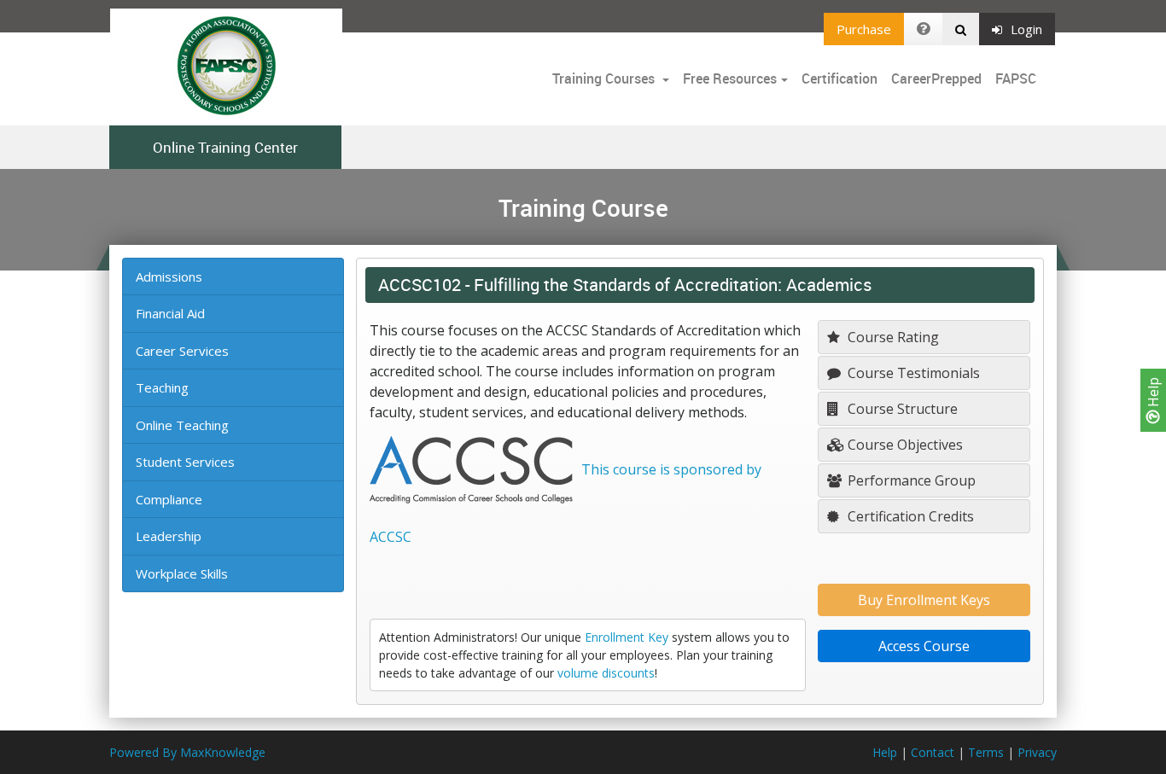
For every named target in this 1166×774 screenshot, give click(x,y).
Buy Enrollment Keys (924, 600)
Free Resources (730, 78)
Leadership (168, 535)
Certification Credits (909, 516)
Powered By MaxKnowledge (187, 752)
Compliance (169, 499)
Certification (839, 78)
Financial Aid (170, 313)
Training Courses (605, 78)
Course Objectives (903, 444)
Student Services (185, 461)
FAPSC (1015, 78)
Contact (932, 752)
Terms (986, 752)
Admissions (169, 276)
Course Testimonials (912, 373)
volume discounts (606, 673)
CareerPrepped (936, 78)
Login (1026, 29)
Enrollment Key (626, 637)
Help (1153, 393)
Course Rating (891, 337)
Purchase (864, 29)
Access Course (924, 646)
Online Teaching (182, 425)
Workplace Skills (182, 573)
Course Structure (901, 408)
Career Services (182, 350)
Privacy (1037, 752)
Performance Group (910, 480)
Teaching (162, 387)
